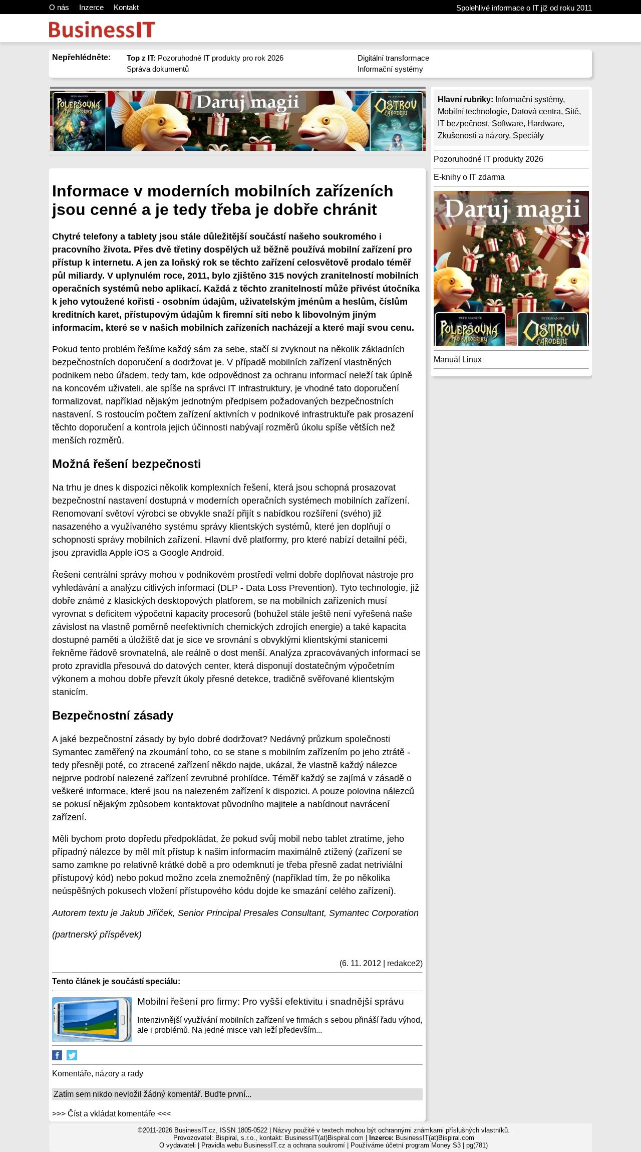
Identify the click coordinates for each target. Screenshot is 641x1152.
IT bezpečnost (463, 123)
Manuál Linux (458, 359)
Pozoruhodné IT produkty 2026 (488, 159)
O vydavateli (177, 1145)
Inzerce (91, 7)
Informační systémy (390, 69)
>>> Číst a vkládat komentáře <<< (111, 1113)
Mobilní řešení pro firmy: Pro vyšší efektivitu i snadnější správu (270, 1001)
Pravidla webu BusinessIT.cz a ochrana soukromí (273, 1145)
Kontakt (126, 7)
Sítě (572, 111)
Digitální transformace (393, 58)
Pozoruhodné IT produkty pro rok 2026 (205, 58)
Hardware (544, 123)
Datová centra (536, 111)
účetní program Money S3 (423, 1145)
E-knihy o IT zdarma (469, 177)
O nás (59, 7)
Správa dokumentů (158, 69)
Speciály (528, 135)
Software (507, 123)
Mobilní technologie (472, 111)
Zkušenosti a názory (473, 135)
